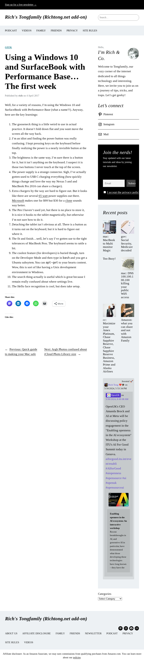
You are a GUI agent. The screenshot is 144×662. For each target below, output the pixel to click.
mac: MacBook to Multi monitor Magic (109, 243)
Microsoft (18, 200)
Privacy (128, 633)
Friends (75, 633)
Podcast (112, 633)
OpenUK (115, 395)
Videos (28, 642)
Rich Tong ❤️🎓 (116, 385)
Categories (104, 594)
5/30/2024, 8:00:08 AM (117, 399)
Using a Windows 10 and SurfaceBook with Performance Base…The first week (45, 71)
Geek (8, 47)
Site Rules (12, 642)
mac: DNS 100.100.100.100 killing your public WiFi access (127, 285)
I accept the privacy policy (123, 192)
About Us (11, 633)
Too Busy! (109, 258)
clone (68, 200)
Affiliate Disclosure (36, 633)
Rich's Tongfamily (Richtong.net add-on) (46, 17)
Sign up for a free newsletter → (21, 4)
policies (77, 657)
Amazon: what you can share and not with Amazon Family (127, 330)
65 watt (43, 196)
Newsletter (93, 633)
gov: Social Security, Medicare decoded (127, 243)
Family (60, 633)
